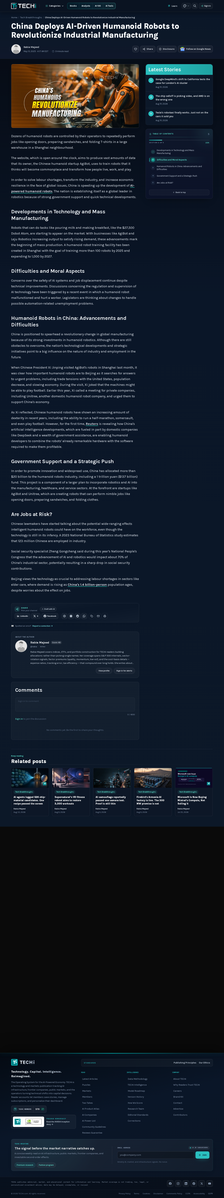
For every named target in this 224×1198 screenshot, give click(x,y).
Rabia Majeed (31, 47)
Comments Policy (174, 1193)
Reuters (92, 424)
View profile (104, 671)
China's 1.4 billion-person (87, 585)
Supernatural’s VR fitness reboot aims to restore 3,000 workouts (70, 800)
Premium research (25, 1165)
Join (204, 1154)
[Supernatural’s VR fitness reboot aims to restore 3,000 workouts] (71, 778)
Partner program (46, 1165)
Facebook (51, 616)
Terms (136, 1193)
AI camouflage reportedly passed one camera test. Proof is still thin (111, 800)
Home (14, 17)
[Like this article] (135, 49)
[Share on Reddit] (78, 616)
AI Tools (109, 6)
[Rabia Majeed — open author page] (16, 49)
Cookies (146, 1193)
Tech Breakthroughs (31, 17)
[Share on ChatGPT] (64, 616)
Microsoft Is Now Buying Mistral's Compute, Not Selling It (192, 800)
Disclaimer (158, 1193)
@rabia (33, 646)
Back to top (181, 192)
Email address (123, 1148)
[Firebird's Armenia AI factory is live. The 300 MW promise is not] (153, 778)
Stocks (73, 6)
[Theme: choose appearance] (186, 6)
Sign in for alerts (124, 671)
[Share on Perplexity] (71, 616)
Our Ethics (204, 1062)
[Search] (195, 6)
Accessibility (199, 1193)
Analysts (85, 6)
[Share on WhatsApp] (84, 616)
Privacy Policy (125, 1193)
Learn (174, 6)
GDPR (210, 1193)
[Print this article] (105, 616)
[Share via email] (98, 616)
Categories (55, 6)
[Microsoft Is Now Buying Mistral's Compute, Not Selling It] (194, 778)
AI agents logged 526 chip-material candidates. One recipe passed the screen (30, 800)
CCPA (187, 1193)
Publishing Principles (185, 1062)
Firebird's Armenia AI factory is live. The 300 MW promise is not (150, 800)
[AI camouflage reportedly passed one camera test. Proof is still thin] (112, 778)
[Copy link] (92, 616)
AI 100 (98, 6)
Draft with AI (49, 609)
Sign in (207, 6)
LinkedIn (24, 616)
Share (150, 49)
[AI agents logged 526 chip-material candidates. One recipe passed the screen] (30, 778)
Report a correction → (42, 626)
